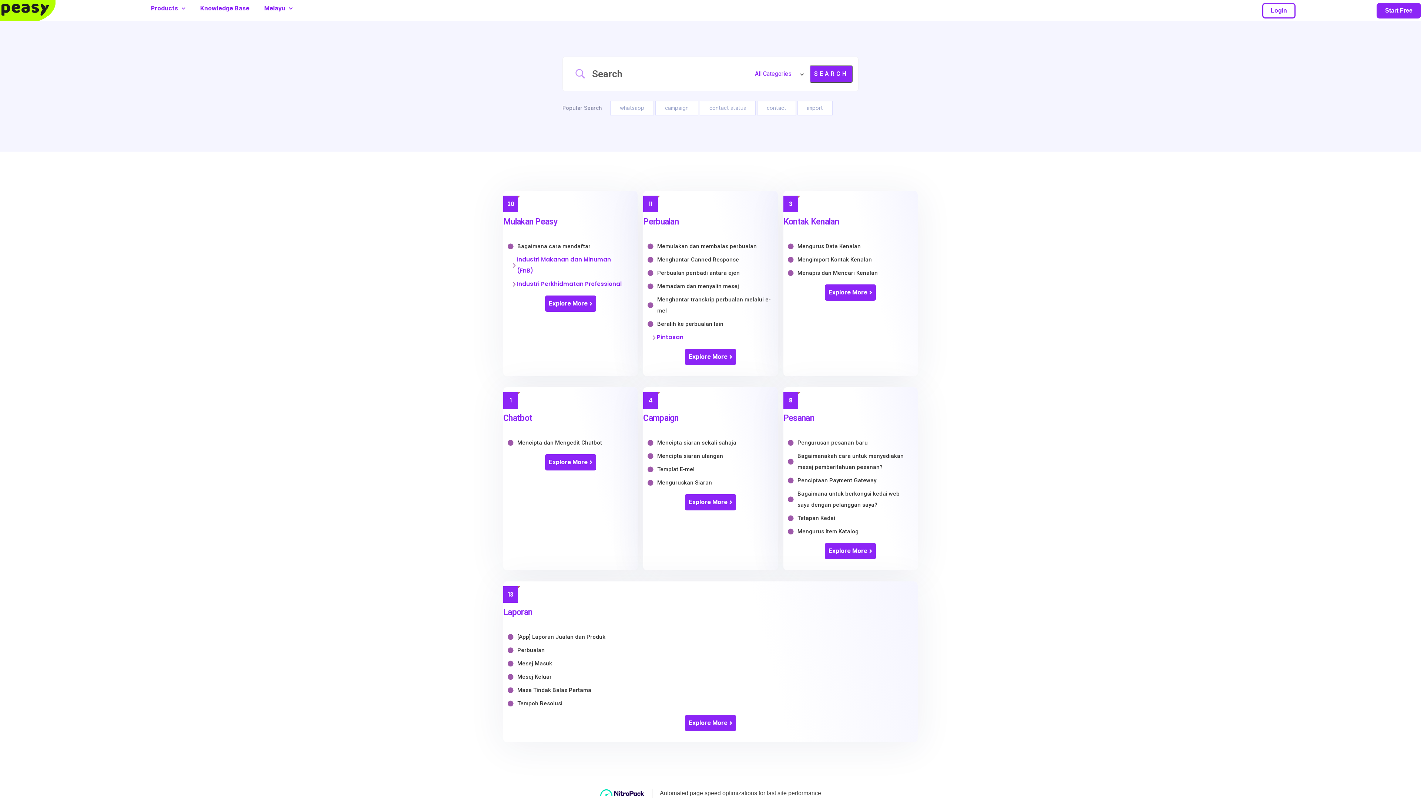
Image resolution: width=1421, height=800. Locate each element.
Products (164, 8)
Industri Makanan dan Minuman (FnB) (564, 265)
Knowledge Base (224, 8)
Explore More (568, 303)
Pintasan (670, 337)
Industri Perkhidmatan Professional (569, 284)
